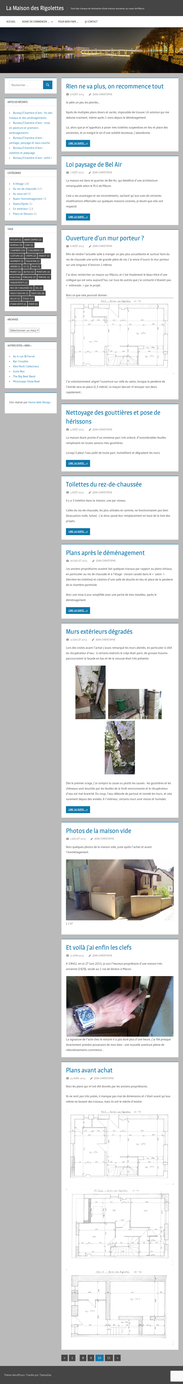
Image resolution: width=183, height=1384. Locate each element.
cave (29, 245)
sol (38, 287)
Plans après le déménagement (105, 553)
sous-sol (37, 293)
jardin (15, 266)
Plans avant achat (89, 1070)
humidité (16, 261)
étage (28, 298)
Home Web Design (39, 402)
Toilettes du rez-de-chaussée (104, 484)
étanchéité (18, 303)
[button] (170, 888)
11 (108, 1358)
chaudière (35, 250)
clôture (16, 255)
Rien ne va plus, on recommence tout (115, 86)
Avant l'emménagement (28, 198)
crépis (31, 255)
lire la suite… (77, 143)
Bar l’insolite (20, 361)
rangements (19, 282)
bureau (16, 245)
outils (28, 271)
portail (44, 277)
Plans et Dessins (23, 213)
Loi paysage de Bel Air (94, 164)
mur (36, 266)
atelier (15, 239)
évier (33, 303)
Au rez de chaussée (24, 188)
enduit (44, 255)
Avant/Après (20, 203)
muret (15, 271)
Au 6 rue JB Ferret (24, 356)
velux (15, 298)
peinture (43, 271)
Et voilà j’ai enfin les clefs (99, 947)
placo (15, 277)
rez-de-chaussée (21, 287)
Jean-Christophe (102, 94)
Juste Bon (19, 371)
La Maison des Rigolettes (35, 7)
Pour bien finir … (68, 21)
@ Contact (91, 21)
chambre (17, 250)
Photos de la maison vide (98, 831)
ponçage (29, 277)
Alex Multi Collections (26, 366)
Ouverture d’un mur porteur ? (105, 238)
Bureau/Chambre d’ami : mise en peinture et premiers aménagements (29, 128)
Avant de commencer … (35, 21)
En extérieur (20, 208)
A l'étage (18, 183)
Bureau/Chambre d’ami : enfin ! (32, 158)
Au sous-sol (20, 193)
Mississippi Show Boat (26, 381)
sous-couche (19, 293)
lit (26, 266)
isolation (33, 261)
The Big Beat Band (24, 376)
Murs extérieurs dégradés (99, 631)
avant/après (33, 239)
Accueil (11, 21)
